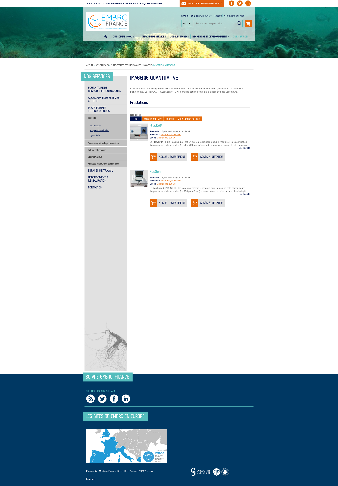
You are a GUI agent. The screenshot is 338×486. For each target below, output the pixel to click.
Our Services (241, 36)
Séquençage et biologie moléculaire (103, 143)
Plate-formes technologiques (126, 65)
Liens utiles (122, 471)
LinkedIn (126, 399)
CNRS (200, 472)
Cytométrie (95, 135)
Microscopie (95, 125)
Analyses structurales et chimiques (103, 163)
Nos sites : (135, 115)
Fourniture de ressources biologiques (104, 89)
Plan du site (92, 471)
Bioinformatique (95, 156)
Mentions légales (107, 471)
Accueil (107, 36)
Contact (133, 471)
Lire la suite (244, 148)
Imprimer (90, 479)
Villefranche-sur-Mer (233, 15)
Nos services (102, 65)
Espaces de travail (100, 170)
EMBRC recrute (146, 471)
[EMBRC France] (107, 19)
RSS (90, 399)
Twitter (102, 399)
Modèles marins (179, 36)
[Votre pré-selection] (248, 23)
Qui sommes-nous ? (124, 36)
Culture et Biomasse (97, 150)
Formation (95, 187)
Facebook (114, 399)
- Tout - (136, 119)
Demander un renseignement (204, 3)
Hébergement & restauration (98, 178)
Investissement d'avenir (225, 472)
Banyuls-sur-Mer (204, 15)
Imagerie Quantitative (171, 134)
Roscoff (218, 15)
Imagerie (147, 65)
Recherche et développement (209, 36)
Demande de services (154, 36)
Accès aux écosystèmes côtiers (104, 99)
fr (184, 23)
